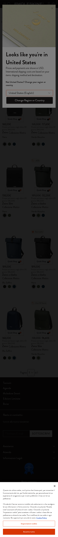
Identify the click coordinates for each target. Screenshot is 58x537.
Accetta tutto (29, 531)
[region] (29, 509)
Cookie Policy (41, 517)
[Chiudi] (55, 486)
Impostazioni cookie (29, 523)
